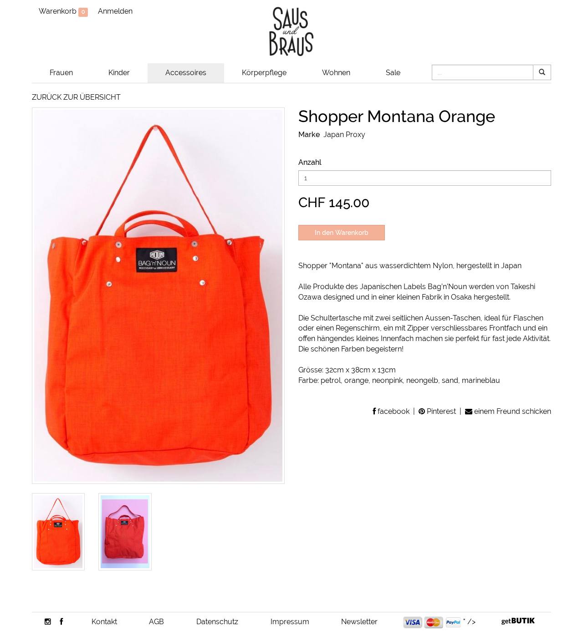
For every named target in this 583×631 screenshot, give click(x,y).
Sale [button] (393, 72)
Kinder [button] (119, 72)
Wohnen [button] (336, 72)
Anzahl (310, 162)
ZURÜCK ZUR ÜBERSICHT (76, 97)
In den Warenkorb (341, 232)
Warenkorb (62, 11)
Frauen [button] (61, 72)
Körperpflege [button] (264, 72)
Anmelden (115, 11)
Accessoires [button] (185, 72)
